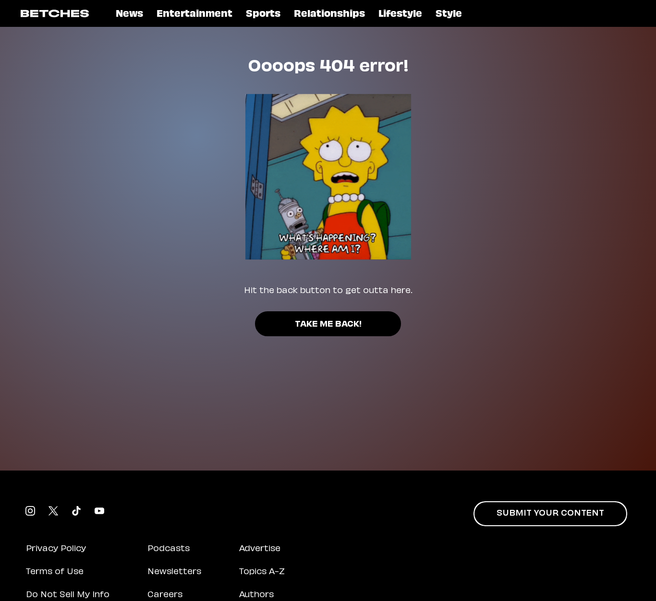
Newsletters (174, 572)
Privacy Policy (56, 549)
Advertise (259, 549)
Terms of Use (55, 572)
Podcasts (168, 549)
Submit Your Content (550, 514)
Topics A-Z (262, 572)
